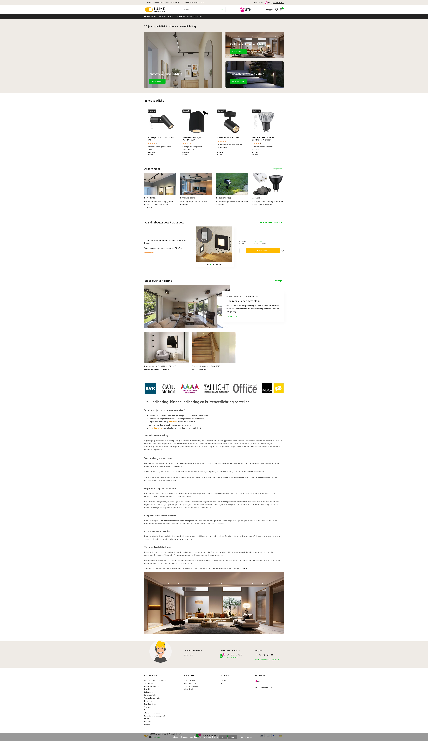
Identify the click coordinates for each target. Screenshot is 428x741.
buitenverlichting (231, 493)
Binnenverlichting (166, 16)
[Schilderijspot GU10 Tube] (231, 122)
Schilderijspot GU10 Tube (228, 137)
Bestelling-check (156, 428)
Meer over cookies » (246, 737)
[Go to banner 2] (254, 45)
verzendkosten (171, 480)
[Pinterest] (268, 655)
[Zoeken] (222, 9)
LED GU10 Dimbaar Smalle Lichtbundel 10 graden (263, 138)
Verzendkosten (149, 683)
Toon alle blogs (276, 281)
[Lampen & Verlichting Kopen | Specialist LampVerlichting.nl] (155, 9)
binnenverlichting (217, 493)
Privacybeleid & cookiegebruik (154, 716)
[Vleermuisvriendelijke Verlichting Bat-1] (196, 122)
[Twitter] (260, 655)
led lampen (276, 536)
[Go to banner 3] (254, 74)
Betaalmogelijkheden (151, 686)
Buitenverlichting (184, 16)
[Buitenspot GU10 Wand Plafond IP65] (162, 122)
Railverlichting (150, 16)
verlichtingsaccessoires (204, 536)
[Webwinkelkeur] (245, 9)
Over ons (147, 707)
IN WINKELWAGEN (263, 251)
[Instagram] (264, 655)
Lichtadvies (148, 701)
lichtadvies (172, 422)
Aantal (242, 250)
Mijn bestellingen (190, 683)
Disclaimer (147, 722)
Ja (222, 737)
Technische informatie (152, 698)
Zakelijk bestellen (150, 695)
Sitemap (147, 725)
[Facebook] (256, 655)
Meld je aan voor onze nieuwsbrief (267, 660)
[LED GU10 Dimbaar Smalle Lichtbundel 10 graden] (266, 122)
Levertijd (147, 689)
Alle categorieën (276, 169)
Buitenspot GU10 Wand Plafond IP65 (161, 138)
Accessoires (198, 16)
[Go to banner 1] (183, 60)
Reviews (147, 710)
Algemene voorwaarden (152, 713)
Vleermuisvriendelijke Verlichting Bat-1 (191, 138)
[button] (207, 264)
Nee (232, 737)
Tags (221, 683)
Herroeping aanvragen (191, 686)
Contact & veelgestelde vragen (155, 680)
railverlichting (205, 493)
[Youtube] (272, 655)
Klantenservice (258, 2)
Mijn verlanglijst (189, 689)
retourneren (243, 568)
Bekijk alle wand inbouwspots (271, 222)
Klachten (147, 719)
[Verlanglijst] (276, 9)
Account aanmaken (190, 680)
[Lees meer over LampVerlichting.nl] (214, 388)
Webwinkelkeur (278, 2)
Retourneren (148, 692)
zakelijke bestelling (226, 471)
